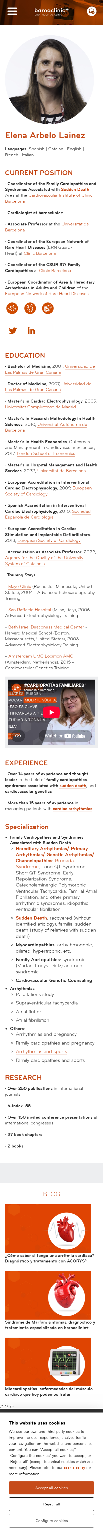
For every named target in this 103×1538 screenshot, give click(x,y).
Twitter (12, 330)
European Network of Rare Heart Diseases (46, 294)
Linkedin (31, 330)
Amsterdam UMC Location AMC (40, 656)
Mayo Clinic (19, 586)
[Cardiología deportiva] (48, 308)
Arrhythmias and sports (41, 1052)
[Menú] (12, 12)
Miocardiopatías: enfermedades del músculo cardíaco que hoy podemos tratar (49, 1391)
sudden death (73, 786)
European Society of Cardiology (49, 540)
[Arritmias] (12, 308)
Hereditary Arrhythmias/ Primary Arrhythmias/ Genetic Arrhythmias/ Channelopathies (55, 855)
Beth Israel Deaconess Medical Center (46, 627)
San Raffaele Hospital (29, 610)
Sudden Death (75, 189)
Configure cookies (52, 1520)
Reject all (51, 1504)
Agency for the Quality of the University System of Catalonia (44, 560)
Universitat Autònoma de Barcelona (46, 427)
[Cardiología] (30, 308)
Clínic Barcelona (40, 253)
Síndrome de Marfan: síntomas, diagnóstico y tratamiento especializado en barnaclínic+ (50, 1325)
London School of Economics (46, 453)
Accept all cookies (51, 1487)
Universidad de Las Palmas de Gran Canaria (50, 369)
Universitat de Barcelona (61, 471)
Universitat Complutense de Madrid (40, 407)
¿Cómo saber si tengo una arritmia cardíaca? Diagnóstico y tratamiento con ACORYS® (49, 1258)
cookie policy (74, 1467)
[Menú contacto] (91, 11)
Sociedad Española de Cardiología (48, 514)
